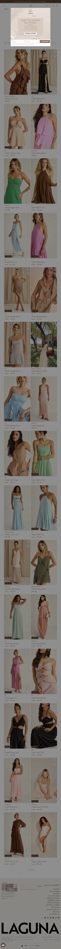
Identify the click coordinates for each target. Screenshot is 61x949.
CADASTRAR (44, 41)
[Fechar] (47, 11)
